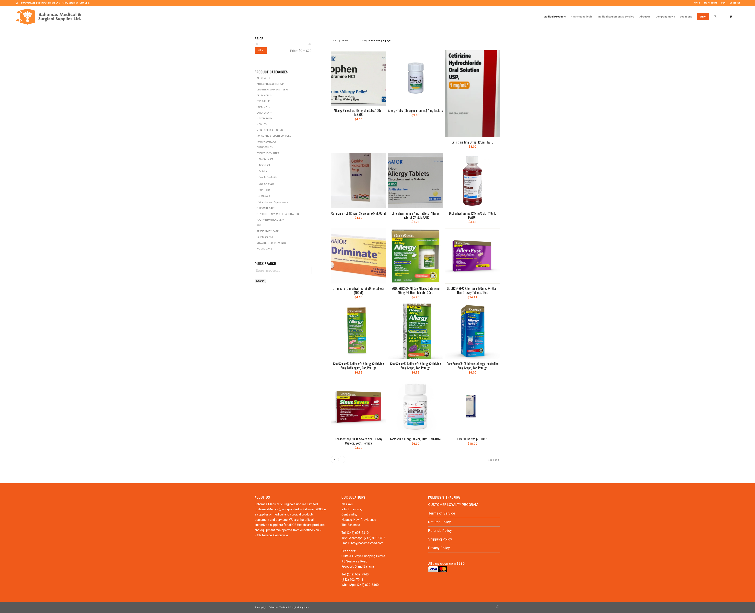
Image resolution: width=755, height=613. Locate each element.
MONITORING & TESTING (270, 130)
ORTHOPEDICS (265, 147)
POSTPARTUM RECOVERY (271, 219)
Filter (261, 50)
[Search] (715, 16)
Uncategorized (265, 237)
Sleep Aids (264, 196)
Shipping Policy (440, 539)
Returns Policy (439, 522)
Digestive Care (266, 183)
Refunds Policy (440, 530)
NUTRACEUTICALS (266, 141)
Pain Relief (264, 190)
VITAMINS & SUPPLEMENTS (271, 243)
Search (260, 280)
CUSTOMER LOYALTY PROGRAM (453, 505)
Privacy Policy (439, 548)
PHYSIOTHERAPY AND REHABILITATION (278, 214)
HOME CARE (263, 107)
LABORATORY (264, 112)
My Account (710, 3)
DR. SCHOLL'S (264, 95)
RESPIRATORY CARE (268, 231)
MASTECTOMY (264, 118)
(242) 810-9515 (375, 538)
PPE (259, 225)
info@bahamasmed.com (366, 543)
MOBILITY (262, 124)
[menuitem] (697, 3)
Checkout (734, 3)
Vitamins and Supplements (273, 202)
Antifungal (264, 165)
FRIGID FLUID (263, 101)
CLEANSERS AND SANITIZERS (272, 89)
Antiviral (263, 171)
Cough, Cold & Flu (268, 177)
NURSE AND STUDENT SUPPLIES (274, 135)
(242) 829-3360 (368, 585)
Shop (697, 3)
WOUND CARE (264, 248)
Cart (723, 3)
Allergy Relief (266, 159)
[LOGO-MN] (50, 16)
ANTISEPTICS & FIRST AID (270, 84)
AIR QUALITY (263, 78)
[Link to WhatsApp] (16, 3)
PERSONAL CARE (266, 208)
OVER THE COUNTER (268, 153)
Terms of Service (441, 513)
